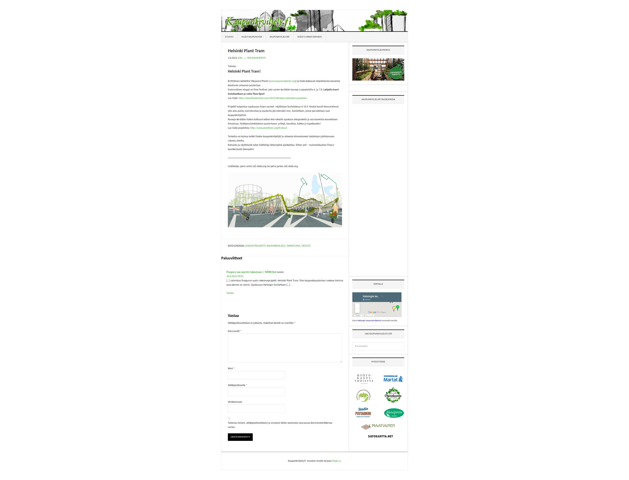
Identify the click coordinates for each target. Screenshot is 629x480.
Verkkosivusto (235, 402)
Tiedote (306, 246)
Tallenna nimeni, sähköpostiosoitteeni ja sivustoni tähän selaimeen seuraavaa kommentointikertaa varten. (280, 425)
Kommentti (235, 331)
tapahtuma (293, 246)
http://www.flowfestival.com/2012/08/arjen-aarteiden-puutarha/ (272, 98)
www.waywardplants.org (283, 81)
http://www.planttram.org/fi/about (268, 128)
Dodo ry (336, 461)
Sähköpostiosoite (237, 385)
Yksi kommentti (256, 58)
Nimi (231, 368)
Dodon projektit (255, 246)
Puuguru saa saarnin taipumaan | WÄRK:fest (251, 272)
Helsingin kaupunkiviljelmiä (369, 321)
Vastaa (230, 293)
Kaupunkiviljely (276, 246)
